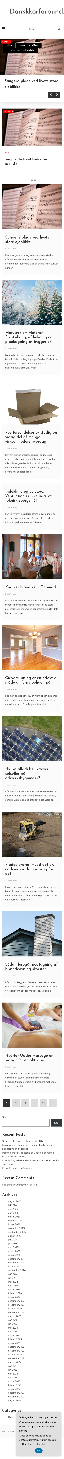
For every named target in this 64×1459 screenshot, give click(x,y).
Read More (18, 107)
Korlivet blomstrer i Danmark (31, 600)
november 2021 (16, 1409)
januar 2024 (14, 1309)
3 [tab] (35, 193)
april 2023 (13, 1344)
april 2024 (13, 1298)
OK (38, 1451)
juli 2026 (12, 1217)
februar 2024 (15, 1306)
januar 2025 (14, 1267)
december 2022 (16, 1359)
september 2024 (17, 1283)
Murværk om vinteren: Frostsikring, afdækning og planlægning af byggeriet (28, 94)
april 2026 (13, 1225)
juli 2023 (12, 1332)
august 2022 (14, 1374)
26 (43, 1115)
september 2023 (17, 1325)
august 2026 (14, 1214)
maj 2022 (13, 1386)
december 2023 (16, 1313)
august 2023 (14, 1329)
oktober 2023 (15, 1321)
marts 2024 (14, 1302)
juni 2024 (12, 1290)
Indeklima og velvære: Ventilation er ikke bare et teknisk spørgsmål (28, 508)
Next (57, 107)
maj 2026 (13, 1221)
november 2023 (16, 1317)
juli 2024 (12, 1286)
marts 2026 (14, 1229)
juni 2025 (12, 1256)
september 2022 (17, 1371)
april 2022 (13, 1390)
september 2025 (17, 1244)
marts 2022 (14, 1394)
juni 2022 (12, 1382)
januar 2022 (14, 1401)
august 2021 (14, 1413)
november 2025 (16, 1240)
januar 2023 (14, 1355)
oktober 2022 (15, 1367)
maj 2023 (13, 1340)
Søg (4, 1129)
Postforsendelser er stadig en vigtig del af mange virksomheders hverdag (31, 449)
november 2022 (16, 1363)
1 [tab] (29, 193)
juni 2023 (12, 1336)
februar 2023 (15, 1351)
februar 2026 (15, 1233)
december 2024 (16, 1271)
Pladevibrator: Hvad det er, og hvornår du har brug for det (29, 882)
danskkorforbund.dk (22, 50)
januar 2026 (14, 1237)
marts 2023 (14, 1348)
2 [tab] (32, 193)
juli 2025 (12, 1252)
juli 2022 (12, 1378)
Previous (51, 107)
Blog (9, 45)
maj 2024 (13, 1294)
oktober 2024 (15, 1279)
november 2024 (16, 1275)
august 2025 (14, 1248)
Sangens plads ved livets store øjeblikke (23, 1153)
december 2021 (16, 1405)
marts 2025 (14, 1263)
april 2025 (13, 1260)
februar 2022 (15, 1397)
